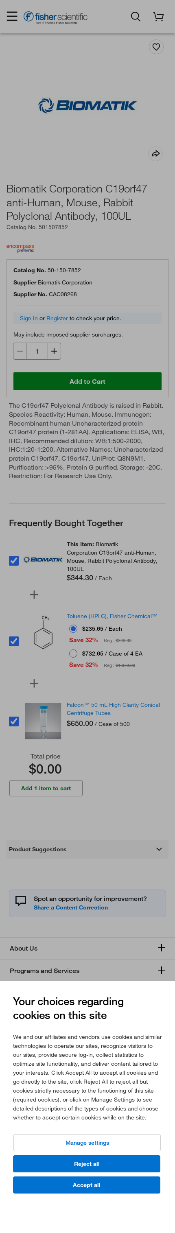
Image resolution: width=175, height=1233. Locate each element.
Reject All (87, 1163)
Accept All (87, 1185)
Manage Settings (87, 1142)
